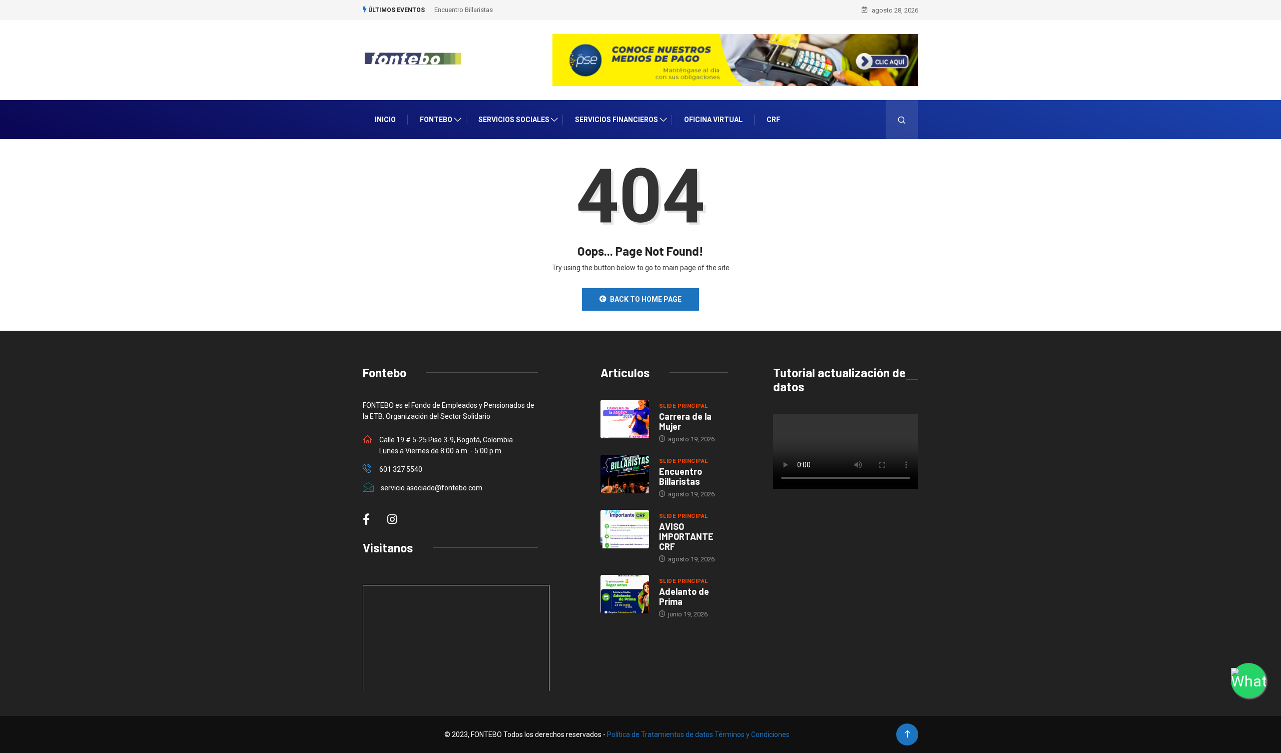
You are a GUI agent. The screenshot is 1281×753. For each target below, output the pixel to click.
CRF (773, 120)
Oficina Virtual (713, 120)
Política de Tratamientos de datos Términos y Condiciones (698, 734)
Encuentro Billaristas (463, 10)
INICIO (385, 120)
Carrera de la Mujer (685, 421)
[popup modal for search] (902, 119)
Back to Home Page (646, 299)
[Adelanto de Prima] (624, 594)
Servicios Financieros (616, 120)
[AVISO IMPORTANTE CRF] (624, 529)
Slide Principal (683, 406)
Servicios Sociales (513, 120)
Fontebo (436, 120)
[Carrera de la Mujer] (624, 419)
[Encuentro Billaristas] (624, 474)
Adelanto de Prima (684, 596)
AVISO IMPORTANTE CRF (686, 536)
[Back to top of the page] (907, 734)
